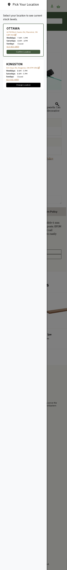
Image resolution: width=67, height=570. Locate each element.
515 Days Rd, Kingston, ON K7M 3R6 (22, 68)
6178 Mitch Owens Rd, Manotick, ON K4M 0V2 (22, 33)
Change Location (23, 85)
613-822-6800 (13, 46)
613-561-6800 (12, 79)
